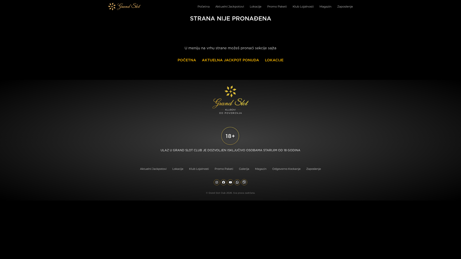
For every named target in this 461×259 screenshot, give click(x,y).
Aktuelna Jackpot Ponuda (230, 60)
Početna (187, 60)
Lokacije (274, 60)
